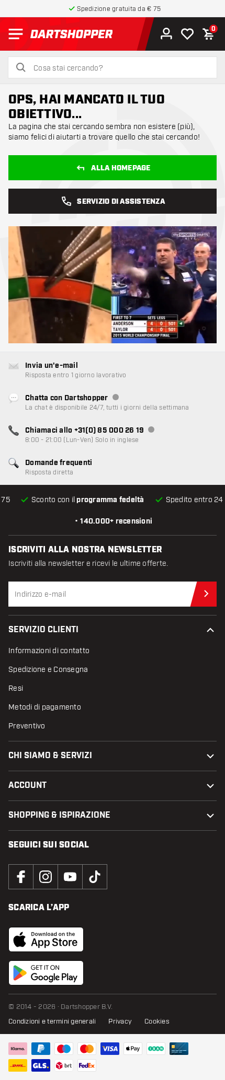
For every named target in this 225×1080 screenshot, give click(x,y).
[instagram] (45, 876)
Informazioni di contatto (48, 650)
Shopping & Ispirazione (59, 815)
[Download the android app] (46, 972)
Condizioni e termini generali (52, 1021)
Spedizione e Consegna (48, 669)
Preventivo (27, 726)
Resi (15, 688)
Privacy (120, 1021)
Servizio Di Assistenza (121, 201)
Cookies (157, 1021)
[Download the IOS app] (46, 939)
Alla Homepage (120, 168)
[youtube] (70, 876)
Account (27, 785)
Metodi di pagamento (44, 707)
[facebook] (20, 876)
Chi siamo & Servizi (50, 755)
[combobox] (118, 68)
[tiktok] (94, 876)
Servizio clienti (43, 629)
